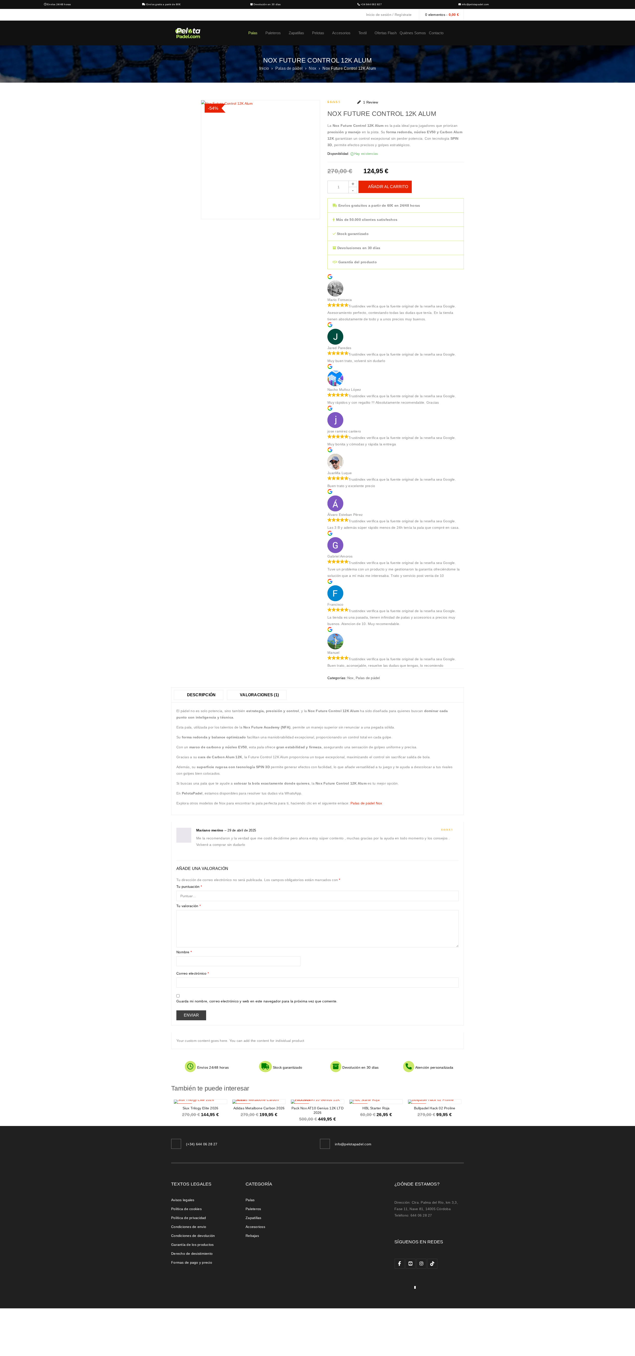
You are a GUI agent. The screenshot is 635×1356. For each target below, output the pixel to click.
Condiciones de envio (188, 1227)
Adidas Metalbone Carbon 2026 (259, 1108)
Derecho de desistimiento (192, 1254)
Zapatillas (253, 1218)
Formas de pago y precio (191, 1262)
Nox (312, 68)
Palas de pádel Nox (366, 803)
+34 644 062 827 (371, 4)
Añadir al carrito (388, 187)
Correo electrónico (192, 973)
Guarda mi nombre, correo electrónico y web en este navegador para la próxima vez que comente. (256, 1001)
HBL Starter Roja (375, 1108)
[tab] (198, 695)
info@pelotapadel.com (475, 4)
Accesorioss (255, 1227)
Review (370, 102)
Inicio (264, 68)
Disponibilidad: (338, 154)
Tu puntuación (189, 887)
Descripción (201, 695)
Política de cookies (186, 1209)
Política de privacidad (188, 1218)
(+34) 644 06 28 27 (202, 1144)
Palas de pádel (289, 68)
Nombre (184, 952)
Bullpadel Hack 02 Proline (434, 1108)
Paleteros (253, 1209)
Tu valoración (188, 906)
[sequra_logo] (405, 1288)
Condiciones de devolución (193, 1236)
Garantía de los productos (192, 1245)
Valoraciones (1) (259, 695)
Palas (250, 1200)
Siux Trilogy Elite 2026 (201, 1108)
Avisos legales (182, 1200)
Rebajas (252, 1236)
